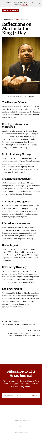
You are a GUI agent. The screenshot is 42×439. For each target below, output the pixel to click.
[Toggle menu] (38, 10)
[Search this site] (34, 10)
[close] (39, 3)
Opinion (16, 19)
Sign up (21, 426)
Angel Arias (8, 19)
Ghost (25, 433)
